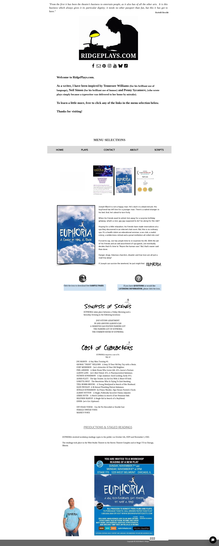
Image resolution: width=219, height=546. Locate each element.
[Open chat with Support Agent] (212, 539)
